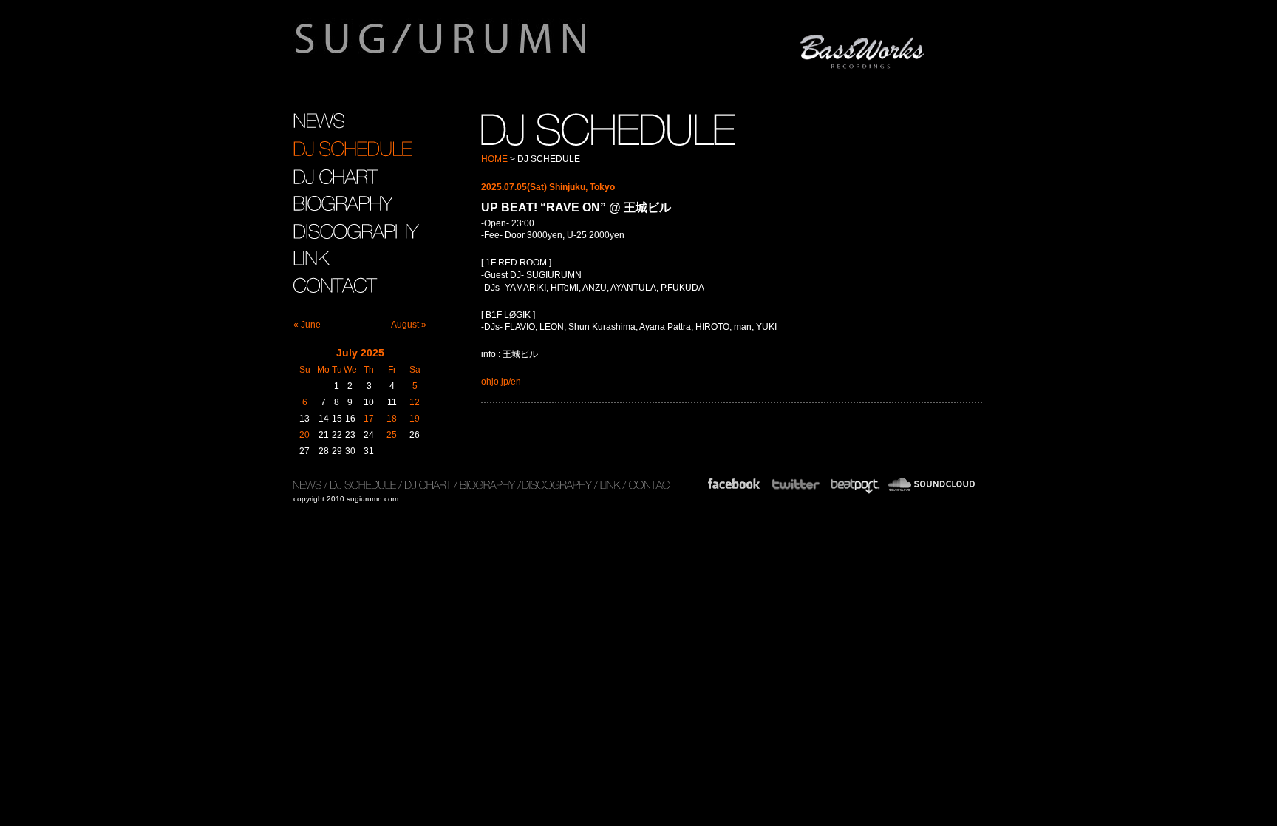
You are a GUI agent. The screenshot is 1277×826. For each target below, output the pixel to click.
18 (391, 418)
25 (391, 435)
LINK (311, 258)
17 (369, 418)
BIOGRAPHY (342, 203)
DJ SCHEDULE (352, 149)
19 (414, 418)
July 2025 (360, 353)
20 (304, 435)
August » (408, 324)
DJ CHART (335, 176)
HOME (494, 159)
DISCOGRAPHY (356, 231)
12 (414, 402)
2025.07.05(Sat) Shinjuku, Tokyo (548, 187)
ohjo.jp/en (501, 381)
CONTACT (337, 285)
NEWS (318, 121)
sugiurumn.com (510, 47)
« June (307, 324)
